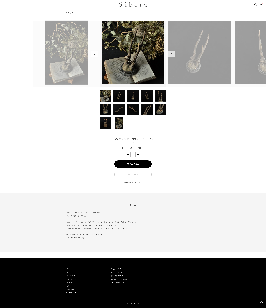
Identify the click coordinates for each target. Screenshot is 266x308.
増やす (138, 154)
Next (171, 54)
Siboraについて (71, 276)
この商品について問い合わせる (133, 183)
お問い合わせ (70, 289)
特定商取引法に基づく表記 (119, 279)
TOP (67, 13)
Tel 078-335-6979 (71, 293)
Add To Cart (134, 164)
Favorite (134, 174)
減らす (127, 154)
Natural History (76, 13)
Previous (94, 54)
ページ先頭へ (261, 302)
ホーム (68, 272)
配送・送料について (117, 276)
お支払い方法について (117, 272)
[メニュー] (4, 4)
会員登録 (69, 283)
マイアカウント (71, 279)
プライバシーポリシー (117, 283)
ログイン (69, 286)
